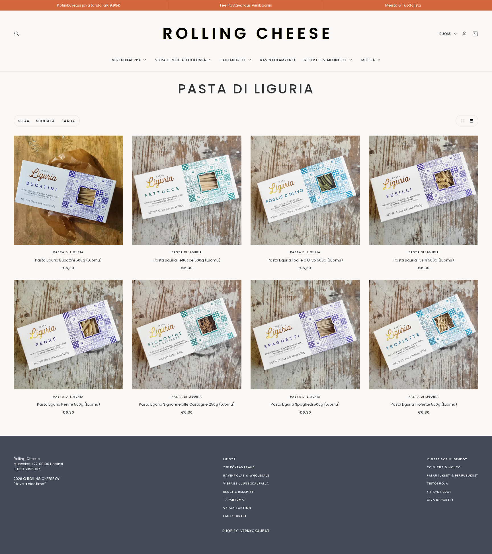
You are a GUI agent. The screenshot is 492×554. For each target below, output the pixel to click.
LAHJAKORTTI (234, 516)
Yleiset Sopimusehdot (447, 459)
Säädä (68, 120)
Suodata (45, 120)
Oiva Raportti (440, 500)
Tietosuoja (437, 483)
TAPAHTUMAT (234, 500)
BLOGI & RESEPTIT (238, 492)
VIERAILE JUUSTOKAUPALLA (246, 483)
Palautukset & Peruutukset (452, 475)
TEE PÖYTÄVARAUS (239, 467)
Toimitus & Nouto (444, 467)
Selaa (23, 120)
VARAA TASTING (237, 508)
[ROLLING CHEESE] (246, 34)
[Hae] (17, 34)
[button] (461, 120)
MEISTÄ (229, 459)
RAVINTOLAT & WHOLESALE (246, 475)
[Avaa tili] (464, 34)
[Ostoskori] (475, 34)
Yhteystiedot (439, 492)
